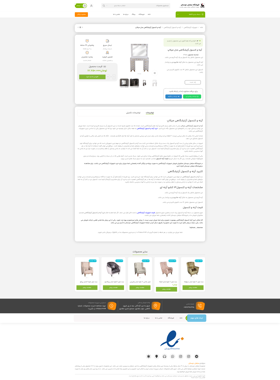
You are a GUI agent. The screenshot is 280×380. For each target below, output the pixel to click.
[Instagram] (188, 356)
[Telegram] (196, 356)
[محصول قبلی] (82, 27)
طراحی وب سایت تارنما (198, 377)
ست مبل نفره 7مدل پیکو (88, 282)
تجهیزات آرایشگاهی (190, 27)
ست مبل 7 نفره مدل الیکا (168, 282)
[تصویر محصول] (193, 269)
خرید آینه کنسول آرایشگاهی (186, 220)
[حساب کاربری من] (91, 5)
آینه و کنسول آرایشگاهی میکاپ (192, 126)
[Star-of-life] (148, 356)
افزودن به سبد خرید (92, 77)
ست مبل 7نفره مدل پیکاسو (114, 282)
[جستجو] (103, 5)
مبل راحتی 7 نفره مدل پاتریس (140, 282)
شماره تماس (190, 304)
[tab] (150, 112)
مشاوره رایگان (81, 14)
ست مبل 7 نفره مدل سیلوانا (194, 282)
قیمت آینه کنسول (162, 158)
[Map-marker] (156, 356)
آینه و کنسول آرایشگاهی (172, 27)
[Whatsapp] (172, 356)
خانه (201, 27)
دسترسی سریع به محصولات (97, 303)
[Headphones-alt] (164, 356)
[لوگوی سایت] (191, 5)
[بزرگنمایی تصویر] (155, 73)
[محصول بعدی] (78, 27)
